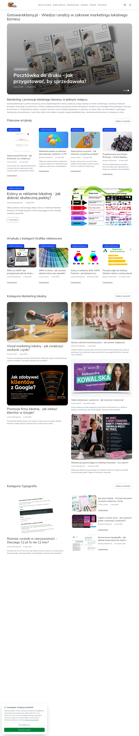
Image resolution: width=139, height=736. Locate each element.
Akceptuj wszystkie (24, 730)
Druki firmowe (102, 5)
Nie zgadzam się (24, 725)
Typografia (84, 5)
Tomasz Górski (18, 87)
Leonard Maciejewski (14, 277)
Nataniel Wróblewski (46, 157)
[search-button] (125, 5)
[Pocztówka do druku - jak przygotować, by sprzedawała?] (69, 58)
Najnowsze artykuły (44, 5)
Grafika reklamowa (59, 5)
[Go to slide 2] (126, 90)
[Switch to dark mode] (130, 5)
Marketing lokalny (73, 5)
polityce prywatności (32, 720)
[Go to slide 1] (124, 90)
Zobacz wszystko (123, 121)
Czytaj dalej (13, 220)
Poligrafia (93, 5)
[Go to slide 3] (128, 90)
